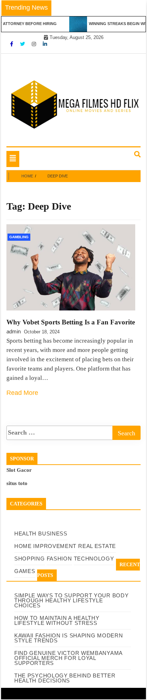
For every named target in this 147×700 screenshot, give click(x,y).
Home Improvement (45, 546)
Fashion (59, 558)
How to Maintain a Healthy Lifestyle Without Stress (57, 620)
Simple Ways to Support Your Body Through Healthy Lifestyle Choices (71, 600)
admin (13, 331)
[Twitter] (23, 44)
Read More (22, 392)
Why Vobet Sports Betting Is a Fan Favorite (70, 322)
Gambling (19, 237)
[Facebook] (12, 44)
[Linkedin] (45, 44)
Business (52, 533)
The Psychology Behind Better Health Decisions (65, 678)
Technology (94, 558)
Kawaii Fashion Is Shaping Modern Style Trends (68, 637)
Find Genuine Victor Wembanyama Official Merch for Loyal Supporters (68, 658)
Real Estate (97, 546)
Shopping (29, 558)
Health (25, 533)
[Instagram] (34, 44)
